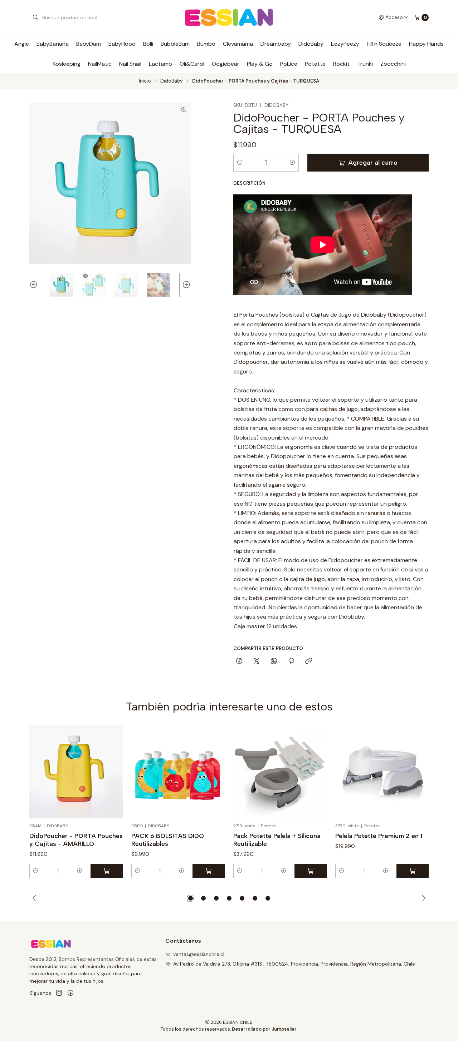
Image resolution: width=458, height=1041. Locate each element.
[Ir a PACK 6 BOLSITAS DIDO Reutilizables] (178, 771)
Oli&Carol (192, 64)
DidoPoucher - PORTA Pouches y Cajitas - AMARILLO (76, 839)
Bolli (148, 44)
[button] (36, 871)
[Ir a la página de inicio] (229, 17)
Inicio (145, 81)
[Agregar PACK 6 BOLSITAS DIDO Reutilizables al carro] (209, 871)
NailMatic (100, 64)
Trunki (365, 64)
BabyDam (88, 44)
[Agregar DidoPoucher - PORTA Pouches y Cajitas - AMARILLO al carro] (107, 871)
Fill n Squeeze (384, 44)
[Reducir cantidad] (240, 162)
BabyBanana (52, 44)
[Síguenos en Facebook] (70, 993)
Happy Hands (426, 44)
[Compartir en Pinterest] (291, 661)
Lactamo (160, 64)
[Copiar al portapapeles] (309, 661)
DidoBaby (310, 44)
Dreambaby (275, 44)
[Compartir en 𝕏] (256, 661)
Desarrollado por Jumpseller (264, 1029)
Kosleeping (67, 64)
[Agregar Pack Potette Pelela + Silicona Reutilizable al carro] (310, 871)
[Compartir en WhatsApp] (274, 661)
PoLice (288, 64)
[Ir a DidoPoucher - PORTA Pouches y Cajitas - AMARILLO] (76, 771)
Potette (315, 64)
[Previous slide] (34, 285)
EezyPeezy (345, 44)
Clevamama (238, 44)
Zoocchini (393, 64)
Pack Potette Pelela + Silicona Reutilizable (277, 839)
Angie (21, 44)
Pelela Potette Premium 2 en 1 (378, 835)
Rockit (341, 64)
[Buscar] (35, 17)
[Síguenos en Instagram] (59, 993)
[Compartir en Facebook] (239, 661)
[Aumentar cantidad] (292, 162)
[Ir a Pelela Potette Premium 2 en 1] (382, 771)
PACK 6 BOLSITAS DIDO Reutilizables (167, 839)
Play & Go (260, 64)
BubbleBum (175, 44)
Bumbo (206, 44)
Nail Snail (130, 64)
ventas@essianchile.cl (198, 954)
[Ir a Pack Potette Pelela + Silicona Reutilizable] (280, 771)
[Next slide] (185, 285)
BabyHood (122, 44)
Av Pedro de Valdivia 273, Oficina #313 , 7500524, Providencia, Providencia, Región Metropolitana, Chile (294, 964)
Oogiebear (225, 64)
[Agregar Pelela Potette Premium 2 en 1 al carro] (412, 871)
